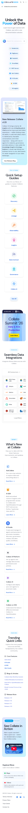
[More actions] (26, 2)
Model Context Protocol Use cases (13, 688)
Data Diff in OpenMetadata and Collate (14, 683)
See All (14, 299)
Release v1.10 (8, 706)
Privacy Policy (6, 800)
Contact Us (6, 807)
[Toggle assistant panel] (23, 2)
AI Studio (7, 662)
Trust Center (6, 803)
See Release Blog (10, 161)
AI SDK (6, 665)
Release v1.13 (8, 698)
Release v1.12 (8, 701)
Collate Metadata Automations (14, 680)
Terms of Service (7, 797)
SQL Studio (8, 668)
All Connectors (13, 372)
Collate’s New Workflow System (14, 677)
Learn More (14, 335)
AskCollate (8, 660)
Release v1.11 (8, 703)
